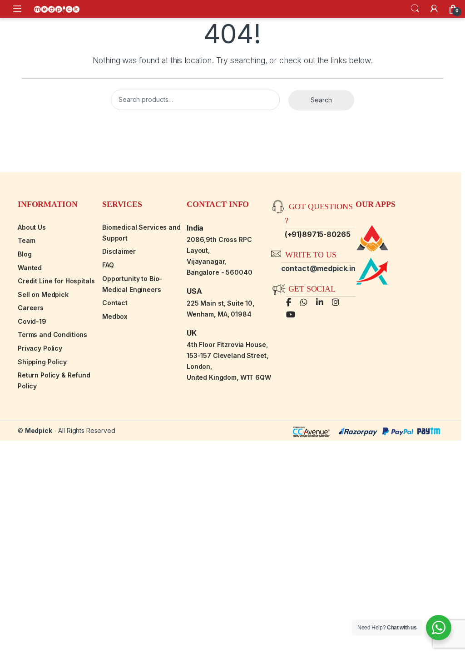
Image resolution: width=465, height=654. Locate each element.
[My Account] (434, 8)
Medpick (38, 430)
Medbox (115, 316)
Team (26, 240)
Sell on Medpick (43, 294)
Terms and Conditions (52, 334)
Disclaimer (119, 251)
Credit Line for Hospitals (56, 281)
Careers (31, 308)
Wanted (30, 268)
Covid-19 (32, 321)
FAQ (108, 265)
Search (415, 9)
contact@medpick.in (318, 268)
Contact (115, 303)
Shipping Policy (42, 362)
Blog (24, 254)
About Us (32, 227)
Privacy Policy (40, 348)
